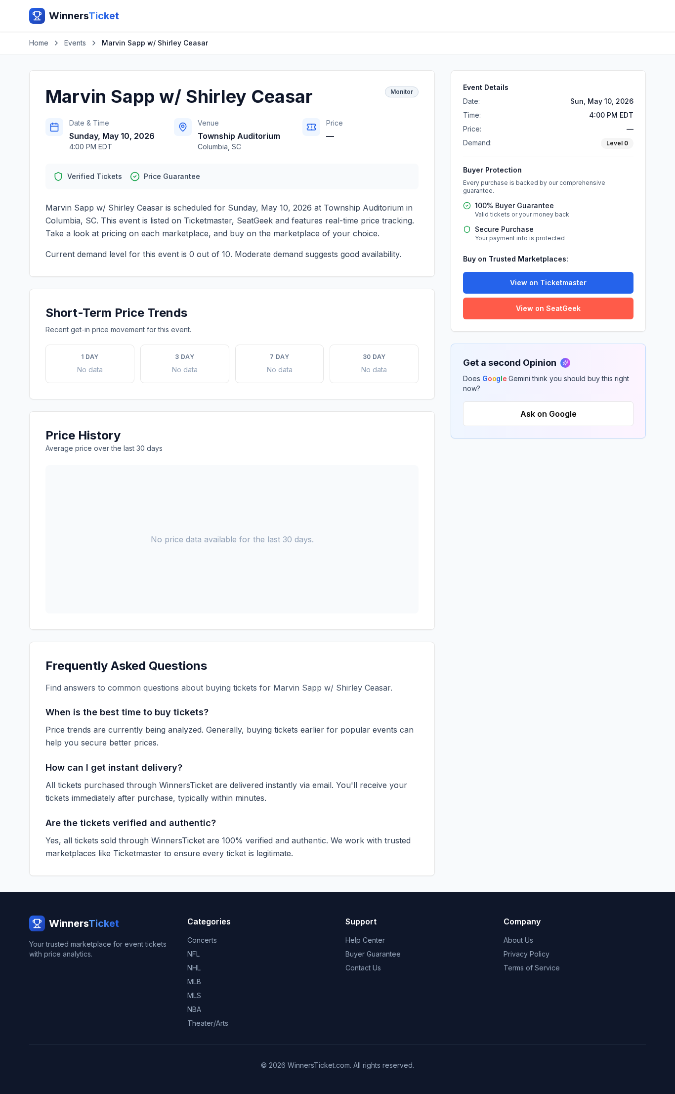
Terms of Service (532, 967)
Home (38, 43)
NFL (193, 954)
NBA (194, 1009)
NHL (194, 967)
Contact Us (363, 967)
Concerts (202, 940)
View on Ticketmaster (548, 282)
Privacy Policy (526, 954)
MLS (194, 995)
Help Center (365, 940)
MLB (194, 981)
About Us (518, 940)
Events (75, 43)
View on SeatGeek (548, 308)
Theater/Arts (207, 1023)
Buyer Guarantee (373, 954)
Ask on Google (548, 414)
